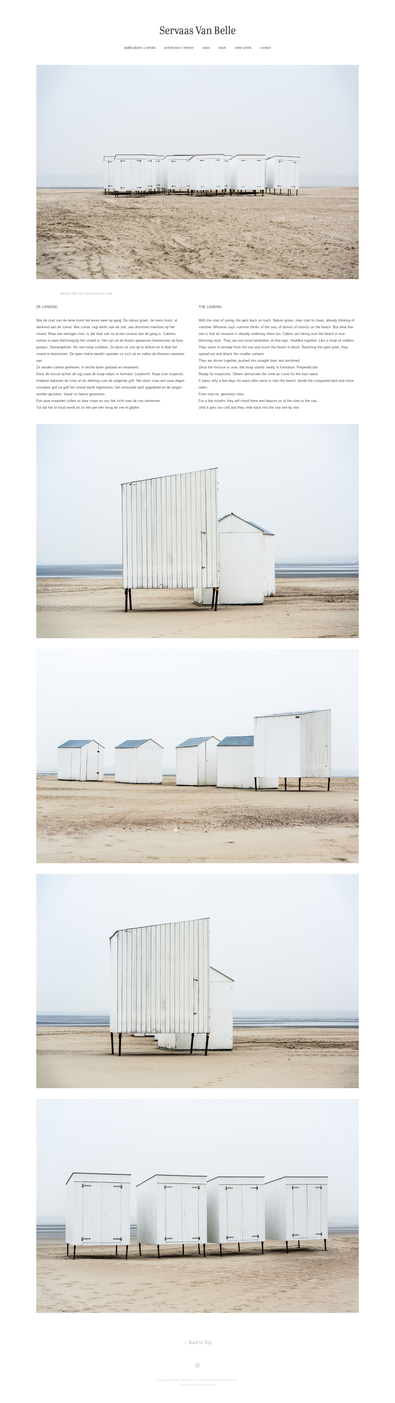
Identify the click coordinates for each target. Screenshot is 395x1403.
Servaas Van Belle (197, 30)
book (222, 48)
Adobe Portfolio (205, 1384)
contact (265, 48)
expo (206, 48)
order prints (243, 48)
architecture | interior (179, 48)
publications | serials (140, 48)
